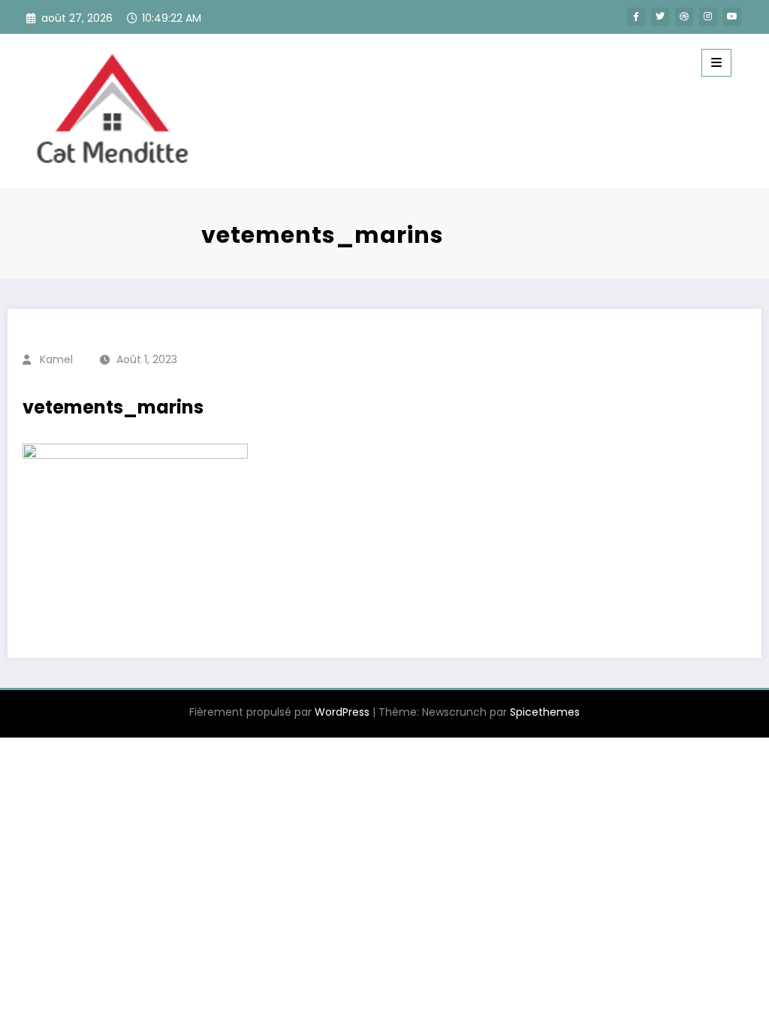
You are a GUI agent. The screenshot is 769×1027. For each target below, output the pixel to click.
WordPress (342, 712)
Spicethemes (545, 712)
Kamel (56, 359)
